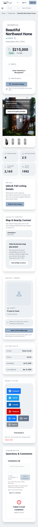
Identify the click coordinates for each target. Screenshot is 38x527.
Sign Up (32, 2)
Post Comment (25, 477)
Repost (14, 424)
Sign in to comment (15, 493)
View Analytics (19, 433)
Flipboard (15, 411)
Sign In (24, 2)
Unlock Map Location (18, 263)
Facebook (15, 391)
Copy (14, 418)
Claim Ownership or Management (19, 71)
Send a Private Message (19, 330)
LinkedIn (15, 405)
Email (25, 418)
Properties (11, 13)
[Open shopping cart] (17, 2)
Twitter (15, 398)
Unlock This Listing (15, 204)
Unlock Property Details (16, 111)
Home (4, 13)
